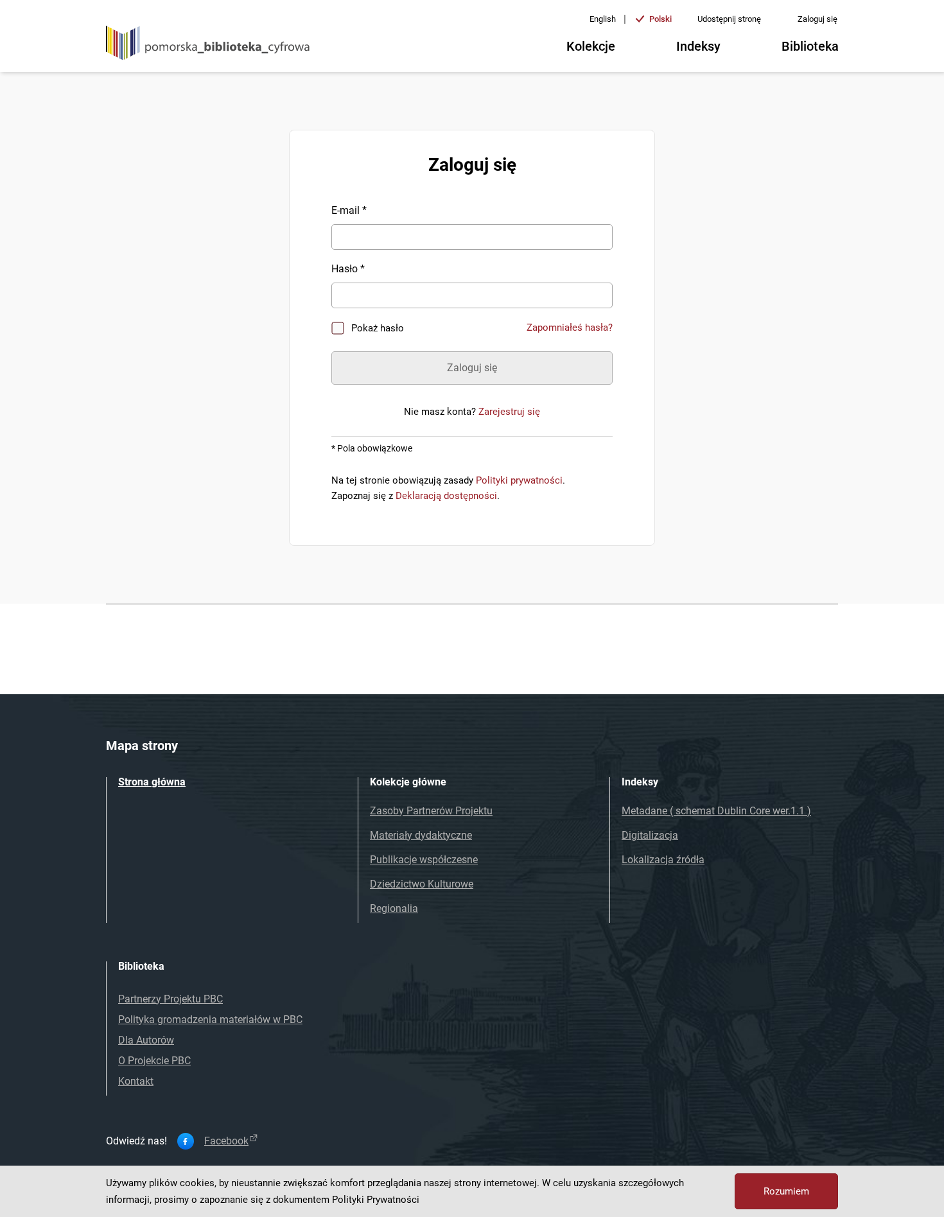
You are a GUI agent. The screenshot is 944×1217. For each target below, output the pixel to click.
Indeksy (698, 46)
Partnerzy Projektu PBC (170, 999)
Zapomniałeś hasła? (570, 327)
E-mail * (349, 210)
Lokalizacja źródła (663, 860)
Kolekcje (590, 46)
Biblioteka (810, 46)
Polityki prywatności (519, 480)
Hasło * (348, 269)
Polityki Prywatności (375, 1199)
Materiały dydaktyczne (421, 835)
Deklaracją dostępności (446, 496)
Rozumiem (786, 1191)
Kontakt (135, 1081)
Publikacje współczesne (424, 860)
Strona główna (152, 782)
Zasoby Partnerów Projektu (431, 811)
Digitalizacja (650, 835)
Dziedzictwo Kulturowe (421, 884)
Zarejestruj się (509, 411)
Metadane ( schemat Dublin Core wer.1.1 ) (716, 811)
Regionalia (394, 908)
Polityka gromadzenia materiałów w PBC (210, 1019)
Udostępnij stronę (729, 19)
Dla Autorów (146, 1040)
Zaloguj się (817, 19)
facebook (226, 1141)
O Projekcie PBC (154, 1061)
